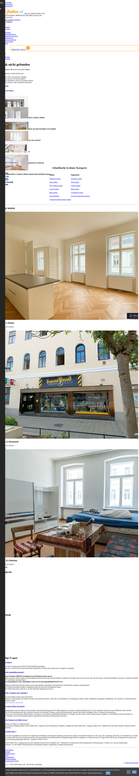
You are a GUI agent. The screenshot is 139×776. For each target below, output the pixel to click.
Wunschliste (9, 4)
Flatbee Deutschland (131, 763)
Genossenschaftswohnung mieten (60, 199)
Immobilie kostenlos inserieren (10, 20)
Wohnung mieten (54, 179)
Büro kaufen (75, 189)
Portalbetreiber (9, 757)
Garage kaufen (75, 186)
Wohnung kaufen (76, 179)
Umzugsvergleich (10, 40)
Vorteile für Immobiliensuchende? (12, 672)
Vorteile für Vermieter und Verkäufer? (14, 693)
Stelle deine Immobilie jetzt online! (12, 702)
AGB (6, 755)
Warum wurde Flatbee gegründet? (13, 706)
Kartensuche (9, 38)
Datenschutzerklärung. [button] (95, 773)
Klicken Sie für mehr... (10, 162)
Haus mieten (53, 182)
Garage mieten (54, 189)
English (7, 27)
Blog (6, 43)
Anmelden (8, 2)
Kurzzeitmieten (54, 196)
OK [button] (108, 773)
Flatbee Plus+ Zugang (18, 49)
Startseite (8, 32)
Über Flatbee (9, 42)
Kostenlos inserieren (11, 36)
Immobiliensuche (10, 34)
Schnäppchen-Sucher (12, 761)
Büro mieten (53, 192)
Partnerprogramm (10, 759)
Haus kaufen (75, 182)
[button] (128, 772)
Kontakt (7, 752)
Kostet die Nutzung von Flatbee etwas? (14, 720)
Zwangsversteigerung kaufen (80, 196)
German (7, 29)
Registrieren (9, 6)
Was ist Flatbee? (6, 662)
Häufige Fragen (10, 753)
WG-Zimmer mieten (55, 186)
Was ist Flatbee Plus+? (8, 731)
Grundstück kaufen (77, 192)
